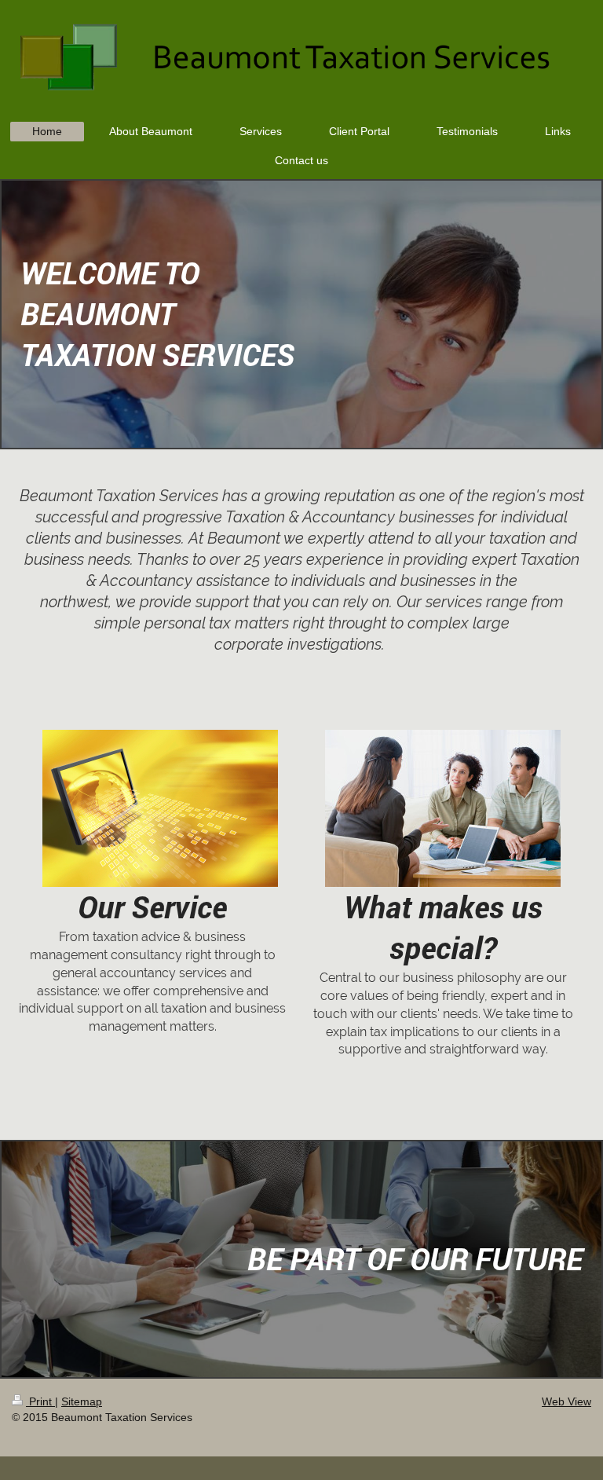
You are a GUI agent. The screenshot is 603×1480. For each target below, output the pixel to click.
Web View (566, 1401)
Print (40, 1401)
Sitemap (81, 1401)
